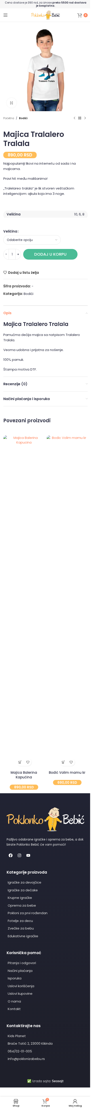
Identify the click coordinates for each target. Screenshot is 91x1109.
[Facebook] (11, 855)
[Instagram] (19, 855)
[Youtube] (28, 855)
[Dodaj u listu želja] (28, 762)
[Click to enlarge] (12, 103)
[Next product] (85, 118)
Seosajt (58, 1081)
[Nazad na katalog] (79, 118)
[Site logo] (45, 14)
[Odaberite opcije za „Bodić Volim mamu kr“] (63, 762)
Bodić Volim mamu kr (67, 772)
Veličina (10, 231)
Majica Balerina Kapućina (24, 774)
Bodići (23, 118)
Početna (8, 118)
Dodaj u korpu (50, 254)
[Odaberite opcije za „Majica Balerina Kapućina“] (20, 762)
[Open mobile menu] (5, 15)
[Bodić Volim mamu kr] (67, 601)
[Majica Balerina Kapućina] (23, 601)
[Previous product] (74, 118)
